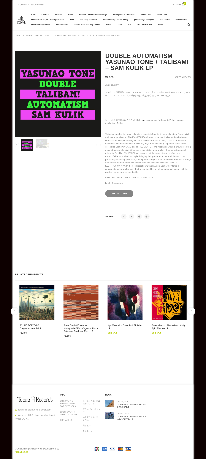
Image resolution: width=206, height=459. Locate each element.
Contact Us (66, 420)
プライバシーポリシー (91, 410)
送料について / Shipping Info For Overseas (68, 403)
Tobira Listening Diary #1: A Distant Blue (131, 417)
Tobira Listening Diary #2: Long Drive (131, 405)
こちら (129, 120)
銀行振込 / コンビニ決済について (91, 402)
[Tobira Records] (21, 20)
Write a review (183, 77)
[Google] (147, 216)
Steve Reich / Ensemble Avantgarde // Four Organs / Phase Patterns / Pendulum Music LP (80, 328)
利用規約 (86, 425)
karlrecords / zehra (37, 35)
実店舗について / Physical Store (68, 413)
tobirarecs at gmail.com (39, 409)
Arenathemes (21, 452)
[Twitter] (131, 216)
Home (18, 35)
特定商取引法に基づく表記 (91, 418)
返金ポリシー (88, 431)
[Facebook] (124, 216)
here (143, 120)
